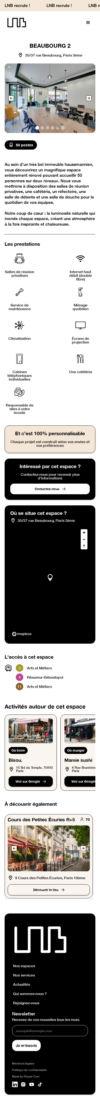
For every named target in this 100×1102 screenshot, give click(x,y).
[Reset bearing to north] (84, 546)
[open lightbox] (50, 98)
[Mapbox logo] (22, 634)
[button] (88, 23)
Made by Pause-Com (25, 1076)
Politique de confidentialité (29, 1070)
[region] (50, 582)
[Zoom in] (84, 532)
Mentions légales (23, 1063)
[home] (15, 23)
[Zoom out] (84, 539)
